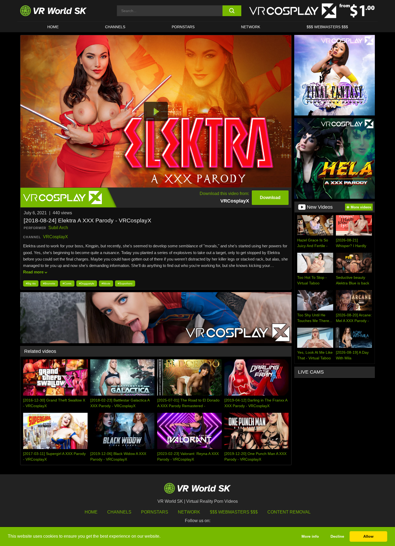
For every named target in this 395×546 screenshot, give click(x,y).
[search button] (231, 10)
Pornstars (183, 27)
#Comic (67, 283)
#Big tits (31, 283)
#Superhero (125, 283)
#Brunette (49, 283)
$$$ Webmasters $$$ (234, 512)
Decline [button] (337, 536)
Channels (115, 27)
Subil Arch (58, 227)
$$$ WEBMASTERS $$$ (327, 27)
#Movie (106, 283)
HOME (53, 27)
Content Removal (289, 512)
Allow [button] (368, 536)
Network (250, 27)
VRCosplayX (55, 236)
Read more (33, 272)
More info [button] (310, 536)
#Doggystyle (86, 283)
